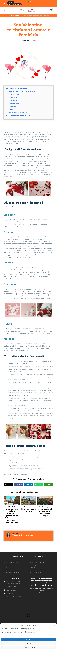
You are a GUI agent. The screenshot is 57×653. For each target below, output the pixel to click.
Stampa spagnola (34, 570)
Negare (28, 643)
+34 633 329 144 (10, 593)
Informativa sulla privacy (29, 651)
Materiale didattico (35, 572)
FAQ (5, 570)
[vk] (17, 597)
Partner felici (7, 565)
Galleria (6, 567)
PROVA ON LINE (32, 5)
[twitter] (7, 597)
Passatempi (32, 565)
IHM (9, 15)
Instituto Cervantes (35, 560)
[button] (55, 625)
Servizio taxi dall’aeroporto (11, 572)
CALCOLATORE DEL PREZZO (45, 5)
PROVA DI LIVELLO (10, 3)
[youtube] (13, 597)
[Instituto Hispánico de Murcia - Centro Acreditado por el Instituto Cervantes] (31, 10)
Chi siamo (7, 560)
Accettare (28, 639)
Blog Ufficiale (15, 15)
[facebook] (4, 597)
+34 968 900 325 (11, 587)
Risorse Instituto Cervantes (37, 562)
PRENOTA (18, 4)
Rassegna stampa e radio (11, 562)
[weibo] (20, 597)
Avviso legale (39, 651)
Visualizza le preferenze (28, 647)
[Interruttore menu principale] (4, 10)
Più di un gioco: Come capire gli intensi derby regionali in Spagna (45, 511)
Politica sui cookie (19, 651)
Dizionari (32, 567)
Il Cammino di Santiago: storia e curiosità (28, 509)
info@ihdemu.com (11, 590)
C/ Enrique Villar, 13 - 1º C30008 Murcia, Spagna (13, 582)
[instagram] (10, 597)
